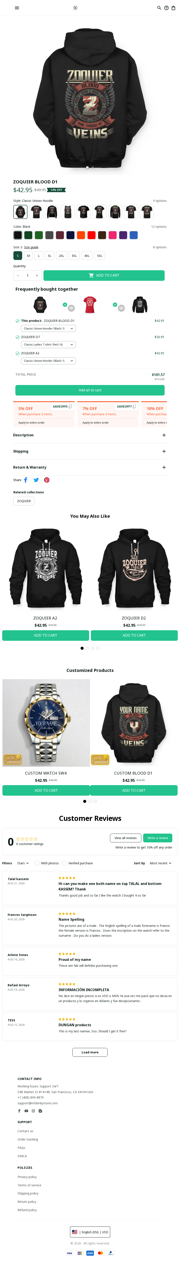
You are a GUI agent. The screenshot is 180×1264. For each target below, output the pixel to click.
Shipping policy (28, 1193)
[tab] (87, 167)
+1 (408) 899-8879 (31, 1097)
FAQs (21, 1148)
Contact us (25, 1131)
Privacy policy (27, 1177)
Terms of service (29, 1185)
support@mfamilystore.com (38, 1103)
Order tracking (28, 1139)
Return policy (27, 1202)
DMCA (22, 1156)
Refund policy (27, 1210)
